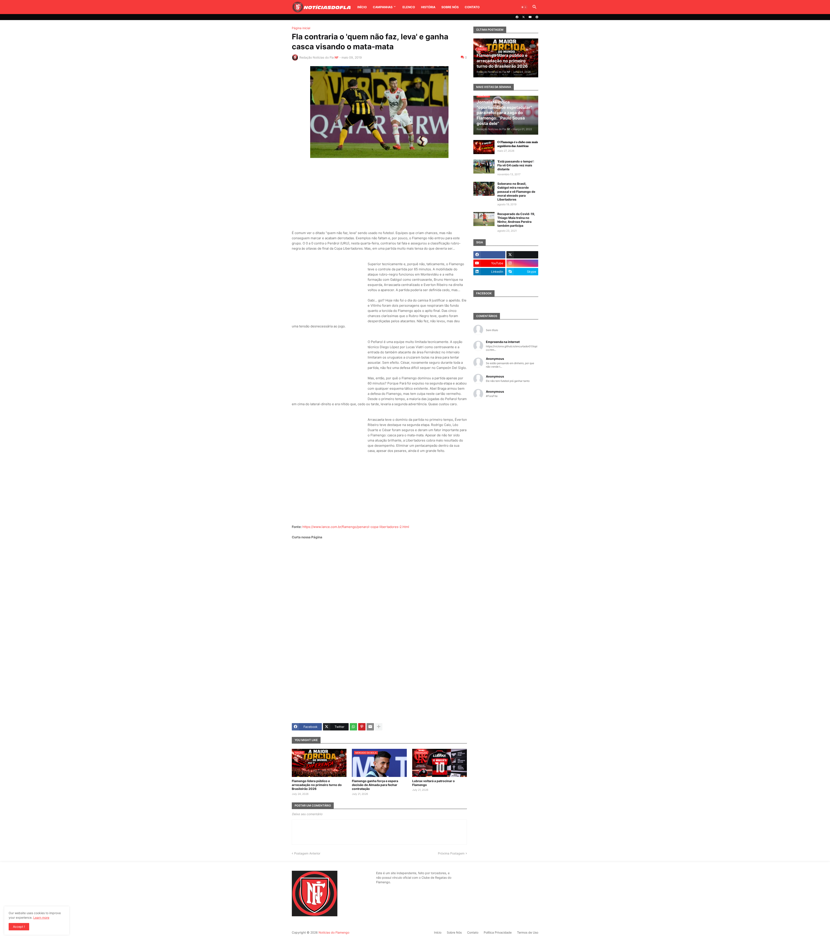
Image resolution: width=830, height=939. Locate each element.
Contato (472, 7)
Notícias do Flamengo (334, 932)
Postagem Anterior (307, 853)
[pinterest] (537, 17)
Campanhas (383, 7)
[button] (524, 7)
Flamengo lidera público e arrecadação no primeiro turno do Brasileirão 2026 (317, 785)
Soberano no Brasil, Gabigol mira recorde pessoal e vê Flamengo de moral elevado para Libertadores (516, 191)
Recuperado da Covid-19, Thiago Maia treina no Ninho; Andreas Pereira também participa (516, 220)
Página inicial (301, 28)
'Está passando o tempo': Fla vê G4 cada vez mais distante (515, 165)
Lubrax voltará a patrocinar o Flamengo (433, 783)
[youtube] (530, 17)
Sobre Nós (450, 7)
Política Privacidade (498, 932)
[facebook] (517, 17)
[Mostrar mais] (378, 726)
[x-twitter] (523, 17)
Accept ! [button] (19, 926)
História (428, 7)
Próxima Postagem (451, 853)
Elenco (408, 7)
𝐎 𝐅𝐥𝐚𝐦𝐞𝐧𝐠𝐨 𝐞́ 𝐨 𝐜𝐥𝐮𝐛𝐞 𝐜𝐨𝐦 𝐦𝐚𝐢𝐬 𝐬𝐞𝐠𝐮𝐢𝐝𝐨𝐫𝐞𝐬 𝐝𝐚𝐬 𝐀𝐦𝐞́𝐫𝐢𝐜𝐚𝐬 (517, 144)
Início (362, 7)
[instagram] (522, 263)
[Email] (370, 726)
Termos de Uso (527, 932)
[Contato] (489, 280)
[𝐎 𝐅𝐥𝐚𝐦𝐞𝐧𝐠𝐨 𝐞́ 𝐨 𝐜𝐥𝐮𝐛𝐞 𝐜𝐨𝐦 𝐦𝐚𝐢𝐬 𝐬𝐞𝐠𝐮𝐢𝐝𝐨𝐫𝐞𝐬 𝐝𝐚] (484, 147)
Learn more (41, 917)
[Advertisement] (379, 195)
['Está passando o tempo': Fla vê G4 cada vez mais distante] (484, 166)
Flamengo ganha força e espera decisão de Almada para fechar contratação (375, 785)
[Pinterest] (362, 726)
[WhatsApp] (353, 726)
